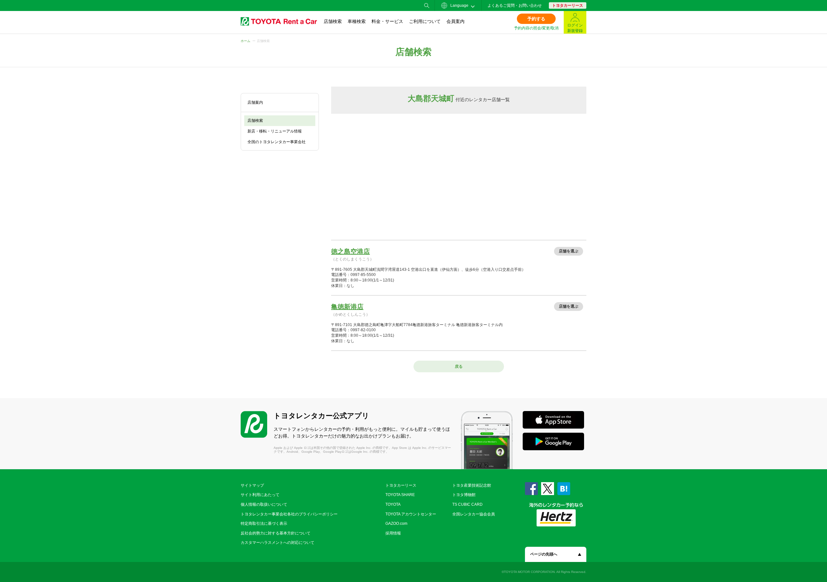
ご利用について (425, 21)
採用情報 (393, 533)
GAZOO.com (396, 523)
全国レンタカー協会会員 (473, 514)
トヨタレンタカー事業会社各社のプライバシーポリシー (289, 514)
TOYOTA (393, 504)
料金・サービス (387, 21)
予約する (536, 18)
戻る (459, 366)
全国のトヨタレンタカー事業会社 (276, 142)
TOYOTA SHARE (400, 494)
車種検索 (357, 21)
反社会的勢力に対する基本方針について (275, 533)
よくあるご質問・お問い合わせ (514, 5)
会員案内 (455, 21)
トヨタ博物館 (464, 494)
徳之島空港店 (350, 251)
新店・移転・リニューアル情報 (274, 131)
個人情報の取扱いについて (264, 504)
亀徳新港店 (347, 306)
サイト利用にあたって (260, 494)
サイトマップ (252, 485)
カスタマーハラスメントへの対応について (277, 542)
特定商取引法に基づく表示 (264, 523)
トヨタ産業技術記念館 (471, 485)
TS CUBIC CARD (467, 504)
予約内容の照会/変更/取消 (536, 28)
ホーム (245, 41)
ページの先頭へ (543, 554)
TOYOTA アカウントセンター (410, 514)
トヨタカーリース (567, 5)
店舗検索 (333, 21)
